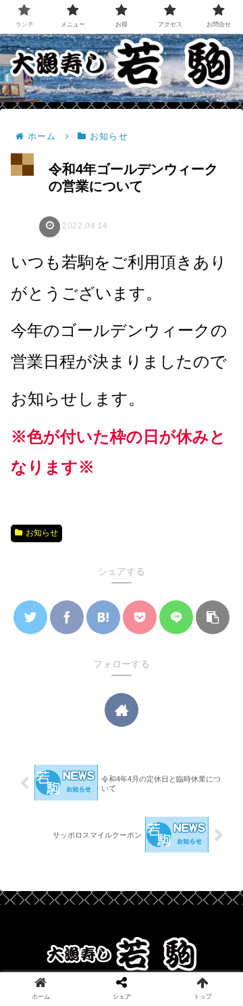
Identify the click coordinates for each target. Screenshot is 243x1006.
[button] (213, 617)
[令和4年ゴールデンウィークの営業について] (103, 617)
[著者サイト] (121, 710)
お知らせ (42, 532)
